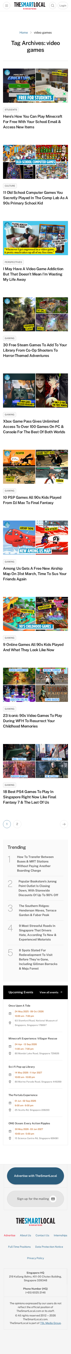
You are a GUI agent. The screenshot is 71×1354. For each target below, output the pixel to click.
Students (11, 109)
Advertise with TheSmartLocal (35, 1176)
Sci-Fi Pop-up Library (22, 1066)
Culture (10, 186)
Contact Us (42, 1235)
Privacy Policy (35, 1258)
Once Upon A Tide (19, 1005)
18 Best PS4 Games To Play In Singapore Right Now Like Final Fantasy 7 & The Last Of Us (29, 797)
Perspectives (13, 262)
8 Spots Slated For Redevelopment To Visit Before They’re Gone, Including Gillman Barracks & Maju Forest (38, 959)
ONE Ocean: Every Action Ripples (29, 1123)
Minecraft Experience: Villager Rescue (33, 1038)
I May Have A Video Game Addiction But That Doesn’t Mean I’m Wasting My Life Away (33, 274)
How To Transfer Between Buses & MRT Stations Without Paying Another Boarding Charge (35, 863)
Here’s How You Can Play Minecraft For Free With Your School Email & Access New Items (32, 121)
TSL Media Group (50, 1323)
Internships (60, 1235)
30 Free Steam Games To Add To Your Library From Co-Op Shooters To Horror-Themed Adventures (35, 350)
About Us (25, 1235)
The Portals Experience (23, 1095)
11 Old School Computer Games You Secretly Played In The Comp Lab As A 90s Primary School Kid (35, 197)
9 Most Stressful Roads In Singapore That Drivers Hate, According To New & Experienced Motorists (37, 932)
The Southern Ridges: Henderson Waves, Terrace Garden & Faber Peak (37, 910)
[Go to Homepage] (29, 5)
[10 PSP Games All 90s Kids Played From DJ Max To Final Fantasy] (35, 467)
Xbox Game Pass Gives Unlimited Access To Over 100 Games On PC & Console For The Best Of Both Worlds (34, 426)
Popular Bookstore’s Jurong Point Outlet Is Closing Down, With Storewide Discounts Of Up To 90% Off (38, 888)
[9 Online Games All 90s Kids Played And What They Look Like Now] (35, 614)
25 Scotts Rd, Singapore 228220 (32, 1110)
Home (24, 32)
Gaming (9, 338)
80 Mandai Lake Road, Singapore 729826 (37, 1053)
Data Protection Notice (49, 1246)
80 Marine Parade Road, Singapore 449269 (38, 1081)
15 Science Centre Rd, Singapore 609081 (37, 1138)
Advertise (9, 1235)
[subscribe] (53, 1198)
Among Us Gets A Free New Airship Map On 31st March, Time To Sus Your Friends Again (35, 573)
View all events (49, 992)
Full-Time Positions (19, 1246)
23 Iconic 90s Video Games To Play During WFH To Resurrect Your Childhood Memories (32, 720)
